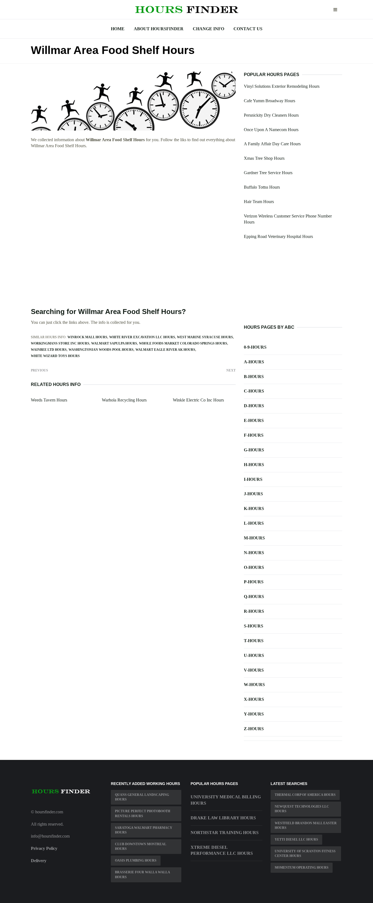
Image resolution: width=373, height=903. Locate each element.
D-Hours (254, 405)
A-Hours (254, 362)
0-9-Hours (255, 347)
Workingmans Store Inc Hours (60, 343)
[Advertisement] (133, 193)
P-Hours (254, 581)
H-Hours (254, 464)
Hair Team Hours (259, 201)
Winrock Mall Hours (87, 337)
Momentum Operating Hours (301, 867)
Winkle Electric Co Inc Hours (198, 400)
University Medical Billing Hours (226, 800)
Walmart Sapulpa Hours (114, 343)
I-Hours (253, 479)
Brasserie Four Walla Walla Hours (142, 874)
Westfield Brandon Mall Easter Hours (306, 825)
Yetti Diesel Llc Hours (296, 839)
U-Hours (254, 655)
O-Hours (254, 567)
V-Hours (254, 670)
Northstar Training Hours (225, 832)
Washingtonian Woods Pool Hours (101, 350)
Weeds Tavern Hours (49, 400)
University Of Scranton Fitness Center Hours (305, 853)
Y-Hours (254, 714)
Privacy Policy (44, 848)
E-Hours (254, 420)
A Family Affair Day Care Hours (272, 143)
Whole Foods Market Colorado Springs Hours (183, 343)
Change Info (208, 28)
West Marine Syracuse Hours (205, 337)
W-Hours (254, 684)
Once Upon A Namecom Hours (271, 129)
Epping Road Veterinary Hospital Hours (278, 236)
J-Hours (253, 493)
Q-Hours (254, 596)
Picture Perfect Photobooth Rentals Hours (142, 813)
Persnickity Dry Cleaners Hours (271, 115)
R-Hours (254, 611)
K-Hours (254, 508)
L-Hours (254, 523)
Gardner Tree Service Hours (268, 172)
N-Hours (254, 552)
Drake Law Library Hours (223, 818)
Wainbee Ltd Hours (49, 350)
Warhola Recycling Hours (124, 400)
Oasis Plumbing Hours (135, 860)
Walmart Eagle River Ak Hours (165, 350)
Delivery (38, 860)
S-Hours (253, 626)
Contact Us (247, 28)
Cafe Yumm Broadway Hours (269, 100)
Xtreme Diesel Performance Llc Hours (222, 850)
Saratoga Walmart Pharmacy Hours (143, 830)
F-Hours (254, 435)
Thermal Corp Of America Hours (305, 795)
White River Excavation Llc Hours (142, 337)
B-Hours (254, 376)
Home (118, 28)
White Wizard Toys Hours (55, 356)
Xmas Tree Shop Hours (264, 158)
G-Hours (254, 450)
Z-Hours (254, 728)
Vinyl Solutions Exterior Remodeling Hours (281, 86)
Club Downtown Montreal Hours (140, 846)
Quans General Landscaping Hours (142, 797)
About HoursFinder (158, 28)
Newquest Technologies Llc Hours (302, 809)
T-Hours (254, 640)
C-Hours (254, 391)
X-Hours (254, 699)
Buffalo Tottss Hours (262, 187)
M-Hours (254, 538)
